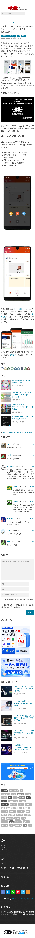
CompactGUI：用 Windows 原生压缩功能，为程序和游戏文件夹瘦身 (24, 688)
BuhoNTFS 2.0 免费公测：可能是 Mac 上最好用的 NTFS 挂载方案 (24, 718)
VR (16, 801)
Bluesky (23, 899)
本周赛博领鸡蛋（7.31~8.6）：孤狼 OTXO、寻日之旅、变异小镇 (23, 747)
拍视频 (4, 815)
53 (23, 422)
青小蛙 (15, 38)
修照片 (21, 804)
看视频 (17, 818)
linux (28, 798)
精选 (11, 822)
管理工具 (4, 822)
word (19, 433)
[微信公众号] (13, 892)
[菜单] (2, 2)
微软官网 (12, 355)
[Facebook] (3, 892)
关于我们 (4, 845)
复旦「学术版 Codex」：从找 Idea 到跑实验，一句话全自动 (24, 733)
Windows (5, 804)
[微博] (18, 892)
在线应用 (10, 808)
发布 (2, 863)
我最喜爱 (13, 811)
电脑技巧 (10, 818)
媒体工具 (18, 808)
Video (11, 801)
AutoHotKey (6, 794)
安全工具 (26, 808)
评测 (11, 825)
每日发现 (28, 815)
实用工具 (4, 811)
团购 (3, 808)
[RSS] (28, 892)
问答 (24, 825)
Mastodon (15, 899)
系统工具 (18, 822)
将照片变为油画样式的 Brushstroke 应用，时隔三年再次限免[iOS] (22, 407)
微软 (30, 433)
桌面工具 (19, 815)
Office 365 (17, 309)
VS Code (23, 801)
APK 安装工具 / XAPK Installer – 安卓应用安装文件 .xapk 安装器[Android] (23, 395)
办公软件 (4, 35)
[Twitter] (23, 892)
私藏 (23, 818)
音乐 (30, 825)
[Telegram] (8, 892)
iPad (18, 35)
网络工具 (26, 822)
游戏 (3, 818)
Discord (30, 899)
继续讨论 (4, 850)
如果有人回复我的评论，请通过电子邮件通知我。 (17, 600)
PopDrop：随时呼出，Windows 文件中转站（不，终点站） (23, 703)
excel (5, 433)
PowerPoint (12, 433)
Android (10, 35)
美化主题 (4, 825)
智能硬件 (11, 815)
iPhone (23, 35)
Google (4, 798)
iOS (15, 35)
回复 (32, 444)
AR (21, 791)
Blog (13, 794)
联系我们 (4, 847)
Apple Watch (13, 791)
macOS (4, 801)
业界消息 (13, 804)
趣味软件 (18, 825)
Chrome (20, 794)
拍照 (27, 811)
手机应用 (21, 811)
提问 (2, 872)
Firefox (28, 794)
